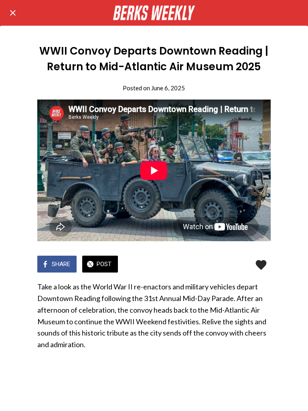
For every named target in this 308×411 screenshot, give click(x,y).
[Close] (13, 13)
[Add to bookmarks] (261, 265)
